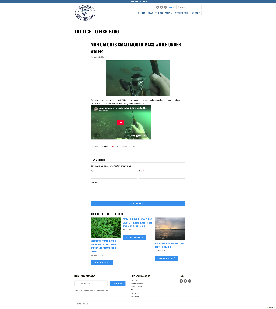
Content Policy (135, 293)
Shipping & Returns (136, 286)
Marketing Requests (137, 283)
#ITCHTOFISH (181, 13)
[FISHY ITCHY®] (85, 14)
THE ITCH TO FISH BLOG (96, 31)
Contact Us (134, 280)
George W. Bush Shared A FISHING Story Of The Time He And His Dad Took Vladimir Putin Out (137, 223)
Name (93, 171)
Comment (94, 182)
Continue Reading (101, 263)
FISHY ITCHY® (83, 304)
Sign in (171, 7)
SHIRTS (141, 13)
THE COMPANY (162, 13)
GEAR (150, 13)
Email (135, 147)
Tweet (96, 147)
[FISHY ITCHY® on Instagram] (165, 7)
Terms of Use (135, 296)
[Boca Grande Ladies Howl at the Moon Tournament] (170, 228)
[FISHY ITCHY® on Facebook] (161, 7)
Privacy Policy (135, 290)
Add (125, 147)
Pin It (116, 147)
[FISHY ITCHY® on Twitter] (157, 7)
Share (106, 147)
